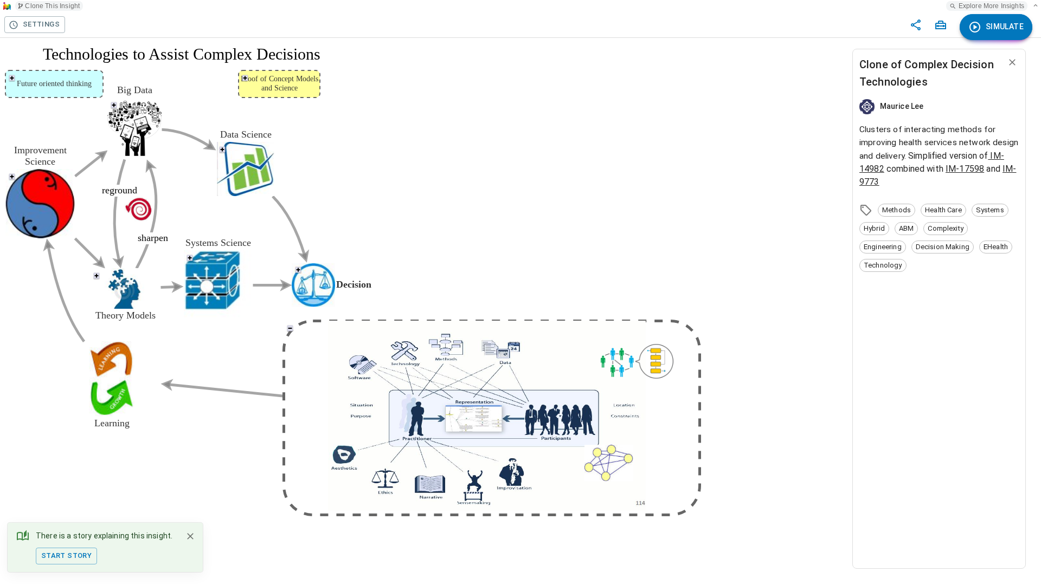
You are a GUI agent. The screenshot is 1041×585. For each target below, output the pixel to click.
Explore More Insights (991, 6)
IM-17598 (965, 169)
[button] (896, 210)
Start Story (66, 555)
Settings (41, 24)
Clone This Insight (52, 6)
